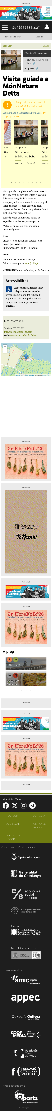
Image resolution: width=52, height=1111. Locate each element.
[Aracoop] (26, 895)
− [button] (5, 351)
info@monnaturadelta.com (18, 331)
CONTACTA (39, 816)
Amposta (29, 68)
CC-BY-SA (46, 375)
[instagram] (23, 807)
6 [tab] (32, 182)
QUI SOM (13, 816)
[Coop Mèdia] (26, 1036)
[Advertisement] (26, 406)
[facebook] (5, 807)
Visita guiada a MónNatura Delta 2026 (22, 112)
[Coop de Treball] (26, 913)
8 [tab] (40, 182)
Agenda (39, 37)
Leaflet (18, 375)
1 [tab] (11, 182)
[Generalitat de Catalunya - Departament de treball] (26, 935)
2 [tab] (15, 182)
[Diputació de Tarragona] (26, 858)
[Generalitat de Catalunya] (26, 877)
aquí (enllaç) (31, 263)
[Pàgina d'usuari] (47, 28)
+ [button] (5, 346)
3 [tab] (19, 182)
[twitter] (14, 807)
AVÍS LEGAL (13, 824)
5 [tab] (28, 182)
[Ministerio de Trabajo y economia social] (26, 957)
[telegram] (32, 807)
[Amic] (26, 981)
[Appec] (26, 999)
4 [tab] (24, 182)
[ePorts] (26, 1097)
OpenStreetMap (28, 375)
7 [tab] (36, 182)
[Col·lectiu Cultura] (26, 1018)
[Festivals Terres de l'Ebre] (26, 1054)
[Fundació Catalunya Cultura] (26, 1073)
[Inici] (26, 27)
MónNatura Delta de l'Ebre (36, 62)
